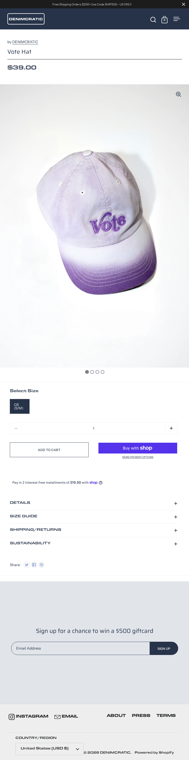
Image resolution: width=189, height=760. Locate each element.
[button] (171, 428)
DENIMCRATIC (25, 42)
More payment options (137, 457)
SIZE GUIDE (23, 517)
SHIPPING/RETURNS (35, 530)
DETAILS (20, 503)
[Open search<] (153, 19)
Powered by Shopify (154, 753)
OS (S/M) (18, 406)
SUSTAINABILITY (30, 544)
